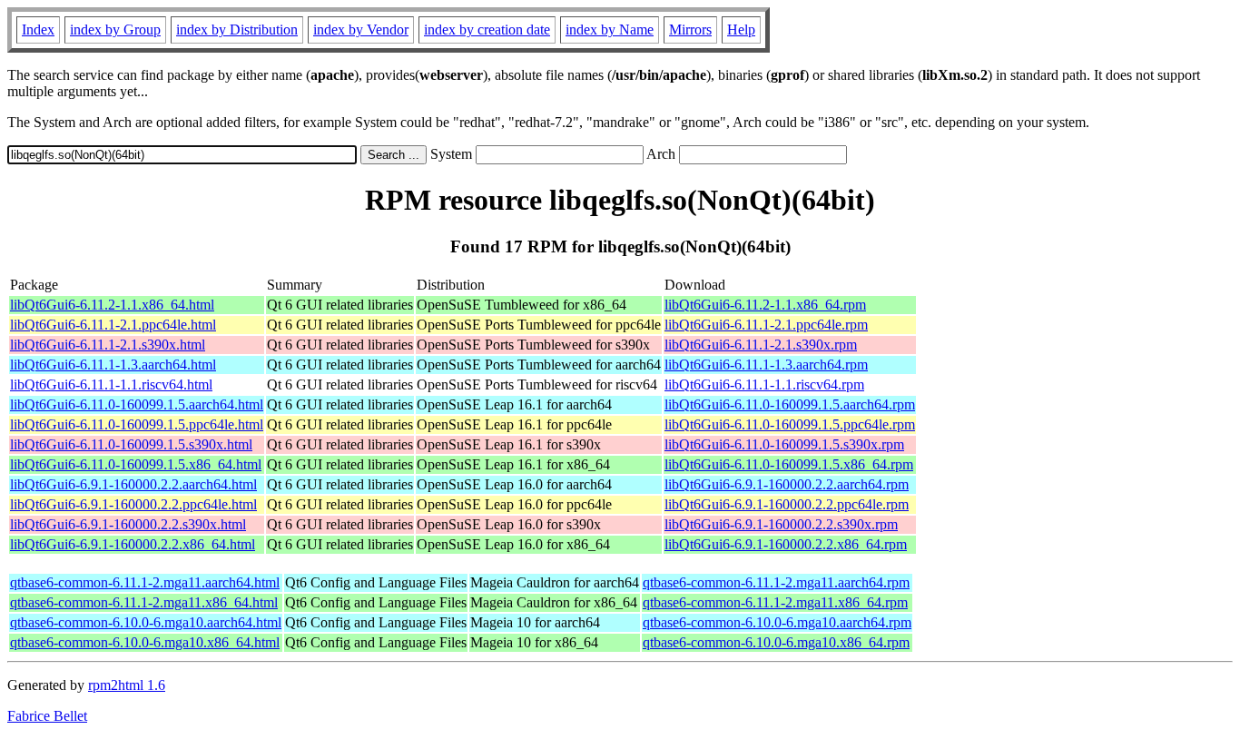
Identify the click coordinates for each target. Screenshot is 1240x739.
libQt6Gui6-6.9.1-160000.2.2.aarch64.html (133, 484)
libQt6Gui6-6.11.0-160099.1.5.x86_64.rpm (788, 464)
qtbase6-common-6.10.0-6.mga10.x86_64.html (145, 642)
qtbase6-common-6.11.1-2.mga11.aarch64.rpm (776, 582)
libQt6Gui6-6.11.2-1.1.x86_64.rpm (765, 304)
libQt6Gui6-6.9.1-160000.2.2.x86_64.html (132, 544)
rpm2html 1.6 (126, 685)
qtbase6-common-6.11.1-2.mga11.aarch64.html (145, 582)
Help (741, 29)
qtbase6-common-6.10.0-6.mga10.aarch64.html (145, 622)
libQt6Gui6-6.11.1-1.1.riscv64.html (111, 384)
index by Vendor (360, 29)
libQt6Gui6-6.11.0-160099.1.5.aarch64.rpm (789, 404)
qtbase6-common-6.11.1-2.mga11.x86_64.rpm (775, 602)
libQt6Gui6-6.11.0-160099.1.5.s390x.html (131, 444)
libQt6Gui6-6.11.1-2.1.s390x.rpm (760, 344)
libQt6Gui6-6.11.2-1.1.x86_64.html (112, 304)
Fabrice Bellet (47, 716)
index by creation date (487, 29)
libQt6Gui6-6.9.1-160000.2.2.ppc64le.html (133, 504)
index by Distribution (237, 29)
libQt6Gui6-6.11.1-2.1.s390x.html (107, 344)
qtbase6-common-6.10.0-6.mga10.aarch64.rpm (777, 622)
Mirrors (690, 29)
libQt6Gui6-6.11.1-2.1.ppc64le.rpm (766, 324)
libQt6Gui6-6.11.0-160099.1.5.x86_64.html (135, 464)
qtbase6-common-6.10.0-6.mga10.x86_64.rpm (776, 642)
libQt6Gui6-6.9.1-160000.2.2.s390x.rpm (781, 524)
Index (38, 29)
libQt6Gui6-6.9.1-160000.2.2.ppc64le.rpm (786, 504)
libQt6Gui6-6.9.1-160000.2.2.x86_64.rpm (785, 544)
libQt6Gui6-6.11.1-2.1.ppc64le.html (113, 324)
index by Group (115, 29)
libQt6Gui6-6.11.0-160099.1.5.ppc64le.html (136, 424)
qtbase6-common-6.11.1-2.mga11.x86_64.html (144, 602)
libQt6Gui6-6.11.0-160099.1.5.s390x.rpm (784, 444)
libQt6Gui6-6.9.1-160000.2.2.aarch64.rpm (786, 484)
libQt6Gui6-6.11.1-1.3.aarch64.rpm (766, 364)
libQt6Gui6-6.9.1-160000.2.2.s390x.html (128, 524)
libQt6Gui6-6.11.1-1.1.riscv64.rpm (764, 384)
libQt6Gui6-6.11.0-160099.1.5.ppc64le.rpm (789, 424)
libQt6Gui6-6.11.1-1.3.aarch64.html (113, 364)
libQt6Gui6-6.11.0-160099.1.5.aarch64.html (136, 404)
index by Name (610, 29)
